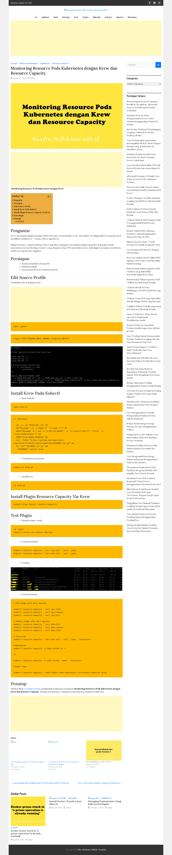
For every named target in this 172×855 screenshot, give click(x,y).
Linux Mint (72, 798)
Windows (132, 17)
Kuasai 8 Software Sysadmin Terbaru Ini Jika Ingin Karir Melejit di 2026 (143, 328)
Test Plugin (19, 215)
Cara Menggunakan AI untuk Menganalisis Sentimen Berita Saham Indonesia (141, 415)
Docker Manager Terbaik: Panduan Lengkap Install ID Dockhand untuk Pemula (143, 201)
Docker (14, 63)
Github (94, 850)
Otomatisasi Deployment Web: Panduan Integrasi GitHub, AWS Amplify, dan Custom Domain (142, 470)
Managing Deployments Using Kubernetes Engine (104, 802)
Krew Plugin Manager (29, 63)
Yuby (79, 850)
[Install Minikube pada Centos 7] (104, 750)
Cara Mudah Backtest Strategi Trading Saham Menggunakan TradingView (141, 517)
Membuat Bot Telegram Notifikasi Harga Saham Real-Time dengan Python (143, 404)
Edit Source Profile (22, 206)
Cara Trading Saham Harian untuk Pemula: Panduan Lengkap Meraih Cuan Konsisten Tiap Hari (143, 339)
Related (21, 221)
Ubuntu (119, 17)
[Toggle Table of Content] (47, 196)
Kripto (86, 17)
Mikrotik (96, 17)
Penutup (17, 218)
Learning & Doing (32, 688)
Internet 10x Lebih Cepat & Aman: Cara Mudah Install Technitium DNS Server (144, 190)
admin (32, 78)
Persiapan (18, 203)
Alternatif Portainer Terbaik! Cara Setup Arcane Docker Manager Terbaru (143, 179)
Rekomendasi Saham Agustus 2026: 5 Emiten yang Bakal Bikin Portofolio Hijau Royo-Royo (143, 271)
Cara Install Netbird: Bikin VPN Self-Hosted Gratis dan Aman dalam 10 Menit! (144, 168)
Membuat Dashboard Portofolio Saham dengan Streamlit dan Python (142, 448)
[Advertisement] (86, 38)
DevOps (66, 17)
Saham (108, 17)
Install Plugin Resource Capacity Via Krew (32, 212)
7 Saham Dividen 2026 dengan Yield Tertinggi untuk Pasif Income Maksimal (144, 223)
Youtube (102, 850)
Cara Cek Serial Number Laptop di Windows (100, 783)
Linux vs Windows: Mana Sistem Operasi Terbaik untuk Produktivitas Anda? (142, 317)
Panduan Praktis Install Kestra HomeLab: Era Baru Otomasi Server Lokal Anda (141, 157)
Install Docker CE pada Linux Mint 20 (65, 802)
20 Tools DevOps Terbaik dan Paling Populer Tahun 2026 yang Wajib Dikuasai (144, 393)
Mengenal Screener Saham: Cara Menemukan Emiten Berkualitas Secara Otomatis (142, 437)
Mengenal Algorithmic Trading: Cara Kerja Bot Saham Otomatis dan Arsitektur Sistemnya (142, 528)
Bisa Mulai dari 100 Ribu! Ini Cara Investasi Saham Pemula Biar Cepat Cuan (144, 361)
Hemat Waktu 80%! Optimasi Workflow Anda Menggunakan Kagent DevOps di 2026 (141, 234)
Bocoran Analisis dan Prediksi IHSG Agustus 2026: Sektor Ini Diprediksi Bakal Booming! (144, 260)
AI (36, 17)
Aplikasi (45, 17)
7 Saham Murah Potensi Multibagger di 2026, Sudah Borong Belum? (144, 290)
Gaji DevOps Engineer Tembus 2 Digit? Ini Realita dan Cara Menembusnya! (142, 350)
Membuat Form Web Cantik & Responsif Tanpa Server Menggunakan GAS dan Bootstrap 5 (144, 481)
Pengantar (18, 200)
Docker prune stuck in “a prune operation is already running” (26, 833)
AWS (55, 17)
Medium (86, 850)
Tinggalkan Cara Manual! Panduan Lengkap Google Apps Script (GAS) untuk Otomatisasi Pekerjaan (143, 506)
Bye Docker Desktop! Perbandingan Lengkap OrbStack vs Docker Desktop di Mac (144, 132)
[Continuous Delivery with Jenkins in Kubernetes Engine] (66, 750)
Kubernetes (45, 63)
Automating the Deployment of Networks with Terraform (40, 783)
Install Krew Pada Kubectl (25, 209)
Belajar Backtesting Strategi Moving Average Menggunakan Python (142, 426)
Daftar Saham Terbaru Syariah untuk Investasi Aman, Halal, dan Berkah (142, 212)
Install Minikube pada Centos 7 (99, 762)
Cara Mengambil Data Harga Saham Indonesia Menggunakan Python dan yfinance (142, 459)
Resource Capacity (60, 63)
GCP (76, 17)
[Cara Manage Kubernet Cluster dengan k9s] (28, 750)
